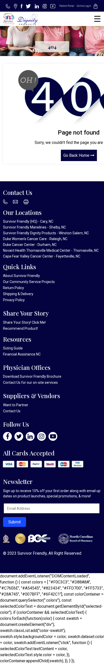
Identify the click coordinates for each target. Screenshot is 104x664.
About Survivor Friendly (21, 276)
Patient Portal (66, 6)
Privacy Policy (14, 300)
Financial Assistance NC (22, 354)
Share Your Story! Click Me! (24, 322)
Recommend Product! (20, 328)
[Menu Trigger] (97, 18)
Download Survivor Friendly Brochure (32, 376)
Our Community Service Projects (29, 282)
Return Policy (13, 288)
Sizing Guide (13, 348)
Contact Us (11, 382)
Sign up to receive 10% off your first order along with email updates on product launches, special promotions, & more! (51, 493)
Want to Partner (15, 405)
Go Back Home (76, 155)
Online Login (84, 6)
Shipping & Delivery (18, 294)
